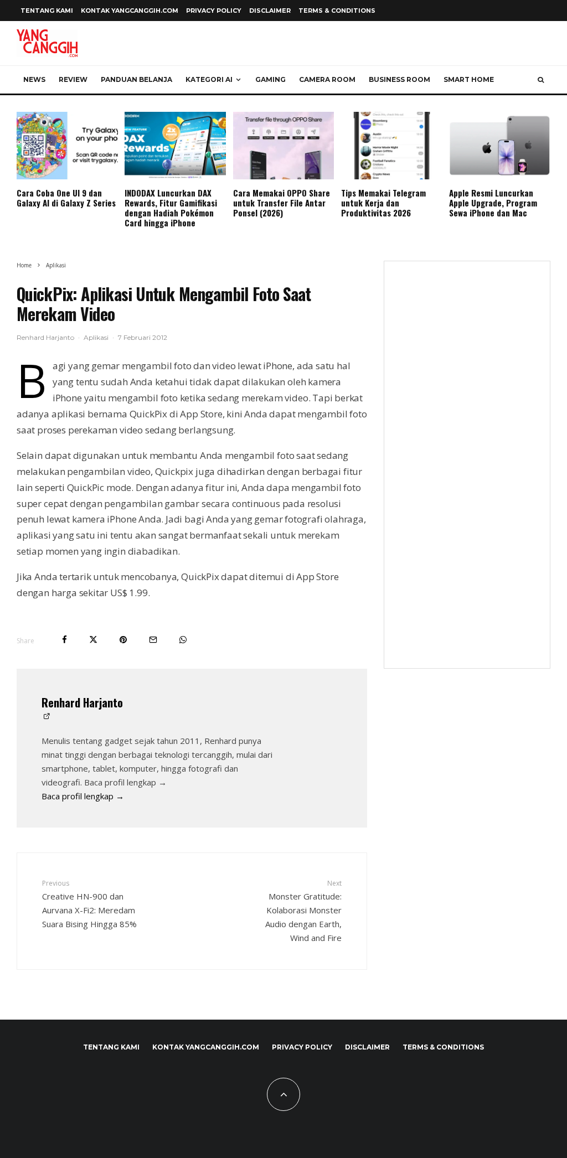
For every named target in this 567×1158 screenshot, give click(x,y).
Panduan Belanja (136, 79)
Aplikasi (96, 337)
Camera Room (327, 79)
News (34, 79)
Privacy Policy (213, 10)
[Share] (64, 639)
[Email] (153, 639)
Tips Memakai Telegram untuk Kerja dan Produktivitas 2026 (383, 203)
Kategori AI (209, 79)
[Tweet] (93, 639)
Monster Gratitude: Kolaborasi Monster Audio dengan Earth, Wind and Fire (303, 910)
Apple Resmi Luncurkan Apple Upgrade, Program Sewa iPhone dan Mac (493, 203)
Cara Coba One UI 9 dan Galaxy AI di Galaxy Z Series (66, 198)
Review (73, 79)
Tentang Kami (46, 10)
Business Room (399, 79)
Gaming (270, 79)
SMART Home (469, 79)
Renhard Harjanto (45, 337)
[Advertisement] (467, 472)
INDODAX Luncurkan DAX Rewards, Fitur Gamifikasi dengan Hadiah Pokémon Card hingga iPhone (171, 208)
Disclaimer (270, 10)
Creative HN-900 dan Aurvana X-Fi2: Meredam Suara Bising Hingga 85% (89, 903)
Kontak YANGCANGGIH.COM (129, 10)
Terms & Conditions (336, 10)
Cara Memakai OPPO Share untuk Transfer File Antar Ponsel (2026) (281, 203)
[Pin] (123, 639)
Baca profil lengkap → (83, 796)
